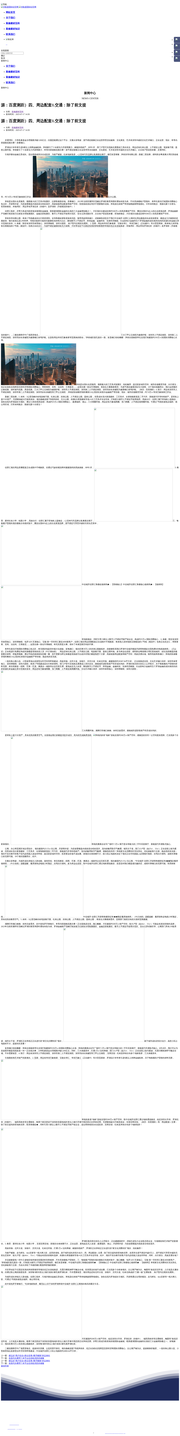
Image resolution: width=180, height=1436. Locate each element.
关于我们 (10, 17)
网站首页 (10, 12)
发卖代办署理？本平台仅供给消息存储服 (26, 1358)
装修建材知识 (13, 28)
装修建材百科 (13, 23)
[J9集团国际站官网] (18, 7)
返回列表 (5, 1366)
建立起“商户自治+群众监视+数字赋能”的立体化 (29, 1356)
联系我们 (10, 34)
